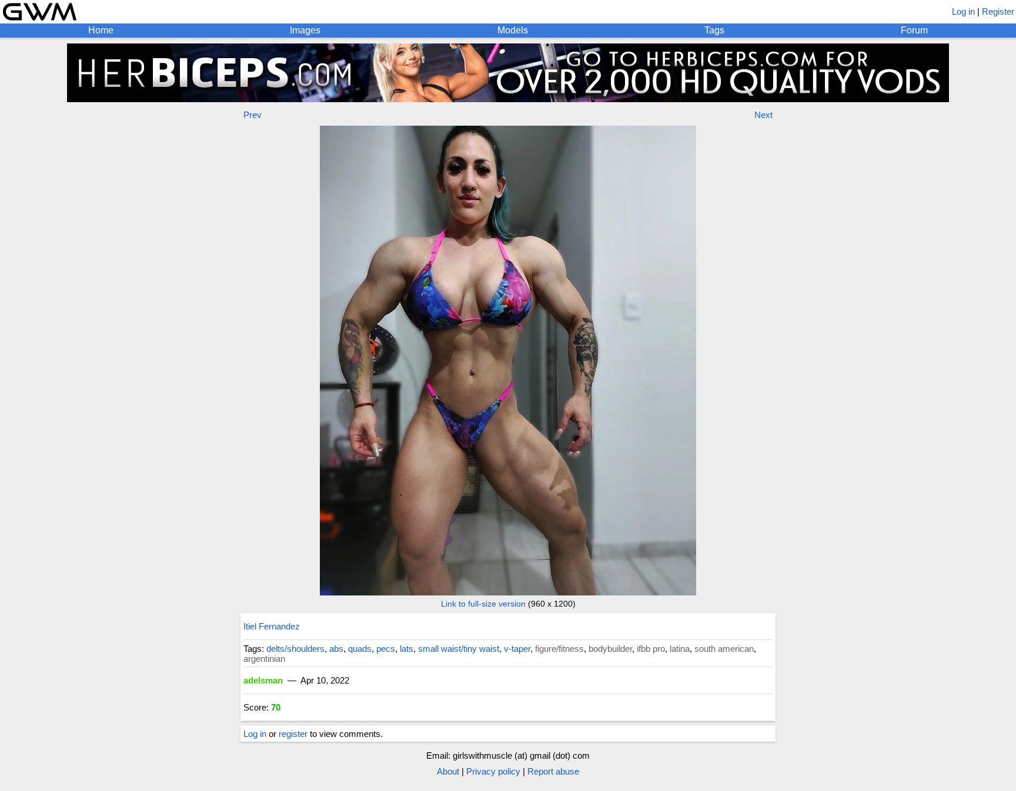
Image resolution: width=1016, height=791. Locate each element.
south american (724, 649)
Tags (714, 30)
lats (406, 649)
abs (336, 649)
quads (360, 649)
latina (680, 649)
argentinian (264, 659)
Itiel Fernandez (271, 626)
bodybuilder (610, 649)
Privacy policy (493, 771)
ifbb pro (651, 649)
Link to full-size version (483, 603)
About (448, 771)
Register (998, 11)
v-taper (517, 649)
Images (305, 30)
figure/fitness (559, 649)
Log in (963, 11)
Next (763, 115)
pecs (385, 649)
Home (100, 30)
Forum (914, 30)
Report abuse (553, 771)
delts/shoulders (295, 649)
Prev (252, 115)
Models (512, 30)
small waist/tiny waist (458, 649)
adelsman (263, 680)
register (293, 734)
